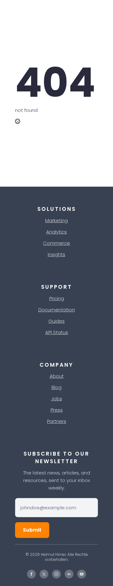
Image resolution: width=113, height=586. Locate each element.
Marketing (56, 220)
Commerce (56, 243)
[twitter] (44, 574)
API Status (56, 332)
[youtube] (81, 574)
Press (57, 410)
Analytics (56, 231)
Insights (56, 254)
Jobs (56, 398)
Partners (56, 421)
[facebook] (31, 574)
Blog (56, 387)
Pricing (56, 298)
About (57, 376)
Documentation (56, 309)
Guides (56, 321)
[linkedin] (69, 574)
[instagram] (56, 574)
